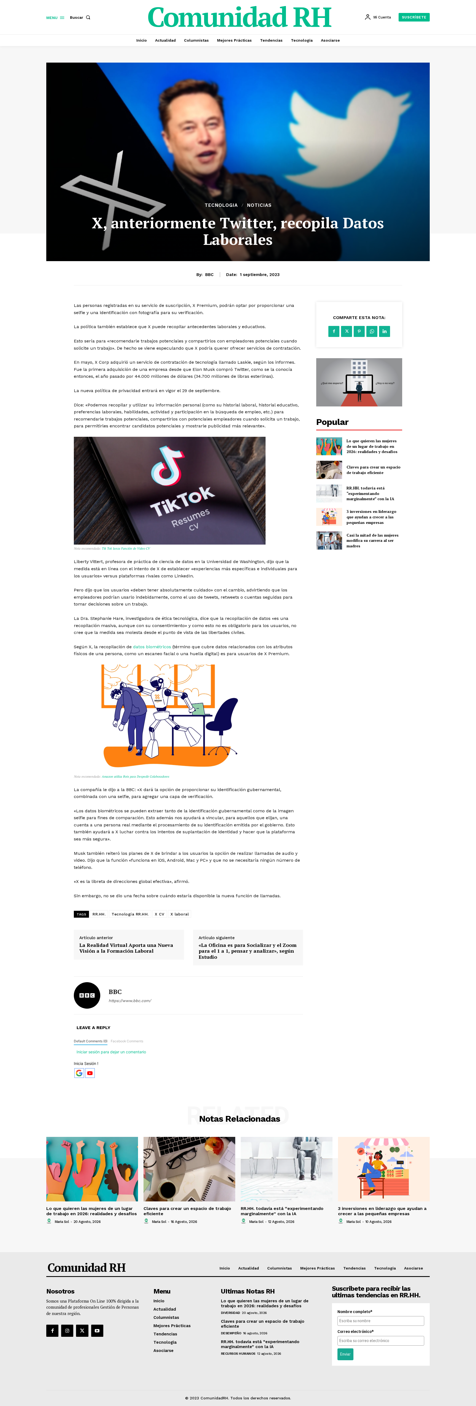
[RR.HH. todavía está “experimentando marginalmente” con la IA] (329, 493)
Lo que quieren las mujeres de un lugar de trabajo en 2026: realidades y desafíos (372, 446)
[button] (81, 17)
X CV (159, 914)
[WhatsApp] (371, 331)
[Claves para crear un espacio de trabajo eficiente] (329, 470)
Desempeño (231, 1333)
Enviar (345, 1354)
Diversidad (230, 1313)
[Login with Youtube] (90, 1073)
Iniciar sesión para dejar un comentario (111, 1051)
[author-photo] (49, 1221)
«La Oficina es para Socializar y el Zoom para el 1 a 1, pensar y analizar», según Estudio (248, 951)
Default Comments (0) (90, 1041)
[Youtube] (97, 1331)
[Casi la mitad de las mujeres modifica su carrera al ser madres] (329, 540)
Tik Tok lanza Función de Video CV (125, 548)
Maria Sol (62, 1222)
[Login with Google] (79, 1073)
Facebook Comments (127, 1041)
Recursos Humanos (238, 1354)
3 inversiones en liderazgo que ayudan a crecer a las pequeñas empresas (371, 517)
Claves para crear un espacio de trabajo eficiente (374, 469)
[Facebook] (333, 331)
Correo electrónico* (355, 1331)
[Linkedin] (384, 331)
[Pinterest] (359, 331)
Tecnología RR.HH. (130, 914)
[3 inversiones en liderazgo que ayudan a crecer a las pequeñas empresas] (329, 517)
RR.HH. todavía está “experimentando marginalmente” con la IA (370, 493)
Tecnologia (221, 205)
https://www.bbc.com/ (130, 1000)
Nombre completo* (354, 1311)
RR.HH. (99, 914)
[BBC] (87, 995)
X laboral (180, 914)
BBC (209, 274)
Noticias (259, 205)
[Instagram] (67, 1331)
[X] (346, 331)
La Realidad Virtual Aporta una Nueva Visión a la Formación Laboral (126, 948)
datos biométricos (152, 646)
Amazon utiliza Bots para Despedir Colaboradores (135, 776)
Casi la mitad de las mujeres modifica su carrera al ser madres (373, 540)
